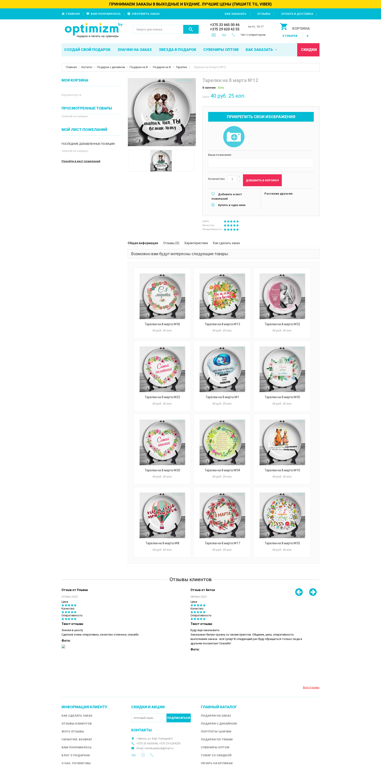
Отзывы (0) (171, 243)
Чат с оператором (253, 34)
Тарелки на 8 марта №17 (222, 543)
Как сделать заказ (226, 243)
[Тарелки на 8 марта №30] (282, 369)
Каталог (86, 67)
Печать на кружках (217, 763)
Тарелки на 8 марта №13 (222, 324)
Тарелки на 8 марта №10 (282, 470)
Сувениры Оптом (215, 747)
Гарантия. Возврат (77, 739)
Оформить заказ (146, 13)
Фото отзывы (73, 731)
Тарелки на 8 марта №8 (162, 543)
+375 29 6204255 (170, 743)
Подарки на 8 (139, 67)
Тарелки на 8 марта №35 (282, 543)
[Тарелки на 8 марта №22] (162, 369)
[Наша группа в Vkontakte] (133, 755)
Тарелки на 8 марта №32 (282, 324)
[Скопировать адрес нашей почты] (214, 35)
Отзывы (263, 13)
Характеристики (196, 243)
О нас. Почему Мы (76, 763)
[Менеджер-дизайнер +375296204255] (234, 35)
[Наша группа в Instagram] (143, 755)
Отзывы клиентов (77, 723)
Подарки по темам (217, 739)
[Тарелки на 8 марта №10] (282, 442)
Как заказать (236, 13)
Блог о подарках (76, 755)
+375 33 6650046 (147, 743)
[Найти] (191, 29)
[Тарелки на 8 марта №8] (162, 515)
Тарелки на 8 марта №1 (222, 397)
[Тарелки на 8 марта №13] (222, 296)
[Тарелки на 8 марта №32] (282, 296)
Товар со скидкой (216, 755)
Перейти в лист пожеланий (81, 161)
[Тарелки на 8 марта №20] (162, 442)
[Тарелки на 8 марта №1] (222, 369)
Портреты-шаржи (216, 731)
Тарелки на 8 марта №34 (222, 470)
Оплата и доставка (297, 13)
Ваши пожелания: (220, 154)
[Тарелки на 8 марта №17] (222, 515)
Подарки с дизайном (111, 67)
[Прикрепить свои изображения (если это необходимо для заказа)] (234, 137)
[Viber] (152, 755)
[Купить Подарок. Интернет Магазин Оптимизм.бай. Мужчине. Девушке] (94, 30)
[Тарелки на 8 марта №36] (162, 296)
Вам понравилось (106, 13)
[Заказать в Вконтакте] (224, 35)
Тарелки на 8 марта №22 (162, 397)
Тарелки (182, 67)
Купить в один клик (231, 205)
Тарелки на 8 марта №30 (282, 397)
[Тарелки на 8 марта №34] (222, 442)
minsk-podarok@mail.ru (159, 748)
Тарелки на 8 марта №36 (162, 324)
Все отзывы (311, 687)
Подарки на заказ (216, 715)
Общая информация (143, 243)
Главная (73, 13)
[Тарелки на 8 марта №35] (282, 515)
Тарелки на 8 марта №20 (162, 470)
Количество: (216, 178)
